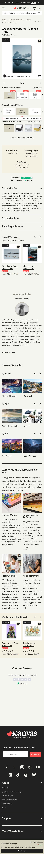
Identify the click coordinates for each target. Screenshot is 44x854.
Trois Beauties (29, 643)
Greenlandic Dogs (9, 266)
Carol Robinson (28, 645)
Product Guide (37, 88)
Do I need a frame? (35, 122)
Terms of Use (7, 804)
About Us (5, 788)
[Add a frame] (8, 76)
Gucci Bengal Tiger (10, 643)
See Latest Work (8, 352)
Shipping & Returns (12, 226)
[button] (9, 95)
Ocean (29, 19)
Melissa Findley (7, 268)
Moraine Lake (29, 266)
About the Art (9, 188)
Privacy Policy (7, 796)
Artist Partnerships (9, 800)
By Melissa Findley (9, 35)
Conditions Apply (22, 167)
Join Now (35, 754)
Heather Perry (7, 645)
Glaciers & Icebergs (11, 23)
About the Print (10, 218)
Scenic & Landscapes (16, 19)
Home (4, 19)
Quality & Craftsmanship (11, 792)
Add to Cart (22, 851)
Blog (3, 808)
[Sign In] (34, 8)
